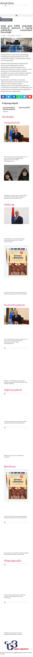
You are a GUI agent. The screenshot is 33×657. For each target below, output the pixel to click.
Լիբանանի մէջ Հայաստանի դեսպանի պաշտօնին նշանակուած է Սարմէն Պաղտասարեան (14, 240)
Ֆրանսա (10, 466)
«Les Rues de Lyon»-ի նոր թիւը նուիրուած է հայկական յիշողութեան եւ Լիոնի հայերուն (15, 293)
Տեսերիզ (7, 116)
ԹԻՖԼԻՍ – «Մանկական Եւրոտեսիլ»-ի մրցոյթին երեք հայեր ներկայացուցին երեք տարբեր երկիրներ (15, 382)
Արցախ (3, 35)
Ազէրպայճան (13, 389)
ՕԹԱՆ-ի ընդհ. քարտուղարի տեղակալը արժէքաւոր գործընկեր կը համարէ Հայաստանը (14, 596)
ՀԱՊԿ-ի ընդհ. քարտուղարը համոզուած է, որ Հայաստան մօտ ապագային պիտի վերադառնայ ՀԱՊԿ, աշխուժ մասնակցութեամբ (16, 159)
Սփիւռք (9, 204)
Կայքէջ (2, 654)
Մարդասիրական (11, 35)
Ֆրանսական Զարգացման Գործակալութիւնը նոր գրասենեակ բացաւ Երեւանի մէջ (16, 553)
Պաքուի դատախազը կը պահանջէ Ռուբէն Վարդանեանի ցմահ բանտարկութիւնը (15, 422)
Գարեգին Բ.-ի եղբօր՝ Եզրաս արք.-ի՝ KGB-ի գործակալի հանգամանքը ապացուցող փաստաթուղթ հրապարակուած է (15, 197)
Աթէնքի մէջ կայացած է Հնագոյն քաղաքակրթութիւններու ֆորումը (13, 633)
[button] (16, 15)
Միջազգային (12, 560)
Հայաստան (12, 122)
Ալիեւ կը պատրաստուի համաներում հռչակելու (14, 456)
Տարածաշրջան (14, 304)
